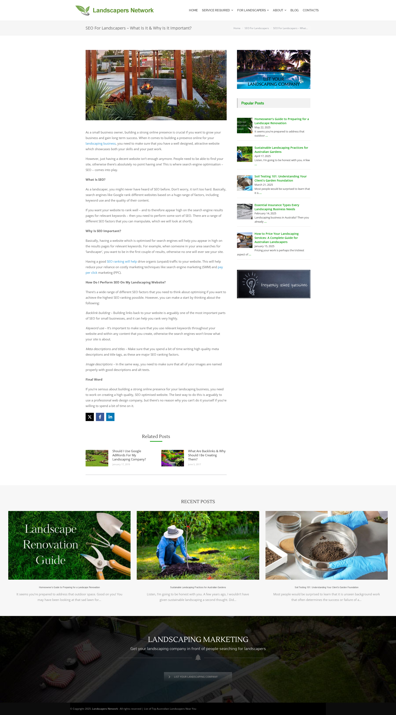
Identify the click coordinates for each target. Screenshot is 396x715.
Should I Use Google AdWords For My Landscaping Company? (129, 455)
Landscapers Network (105, 708)
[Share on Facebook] (100, 417)
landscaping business (101, 143)
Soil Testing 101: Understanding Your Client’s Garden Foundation (326, 587)
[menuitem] (193, 10)
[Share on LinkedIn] (110, 417)
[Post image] (97, 458)
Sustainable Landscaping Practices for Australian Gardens (198, 587)
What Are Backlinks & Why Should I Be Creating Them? (207, 455)
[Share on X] (90, 417)
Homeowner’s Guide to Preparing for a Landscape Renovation (69, 587)
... (266, 135)
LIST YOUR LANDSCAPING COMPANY (196, 676)
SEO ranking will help (122, 261)
